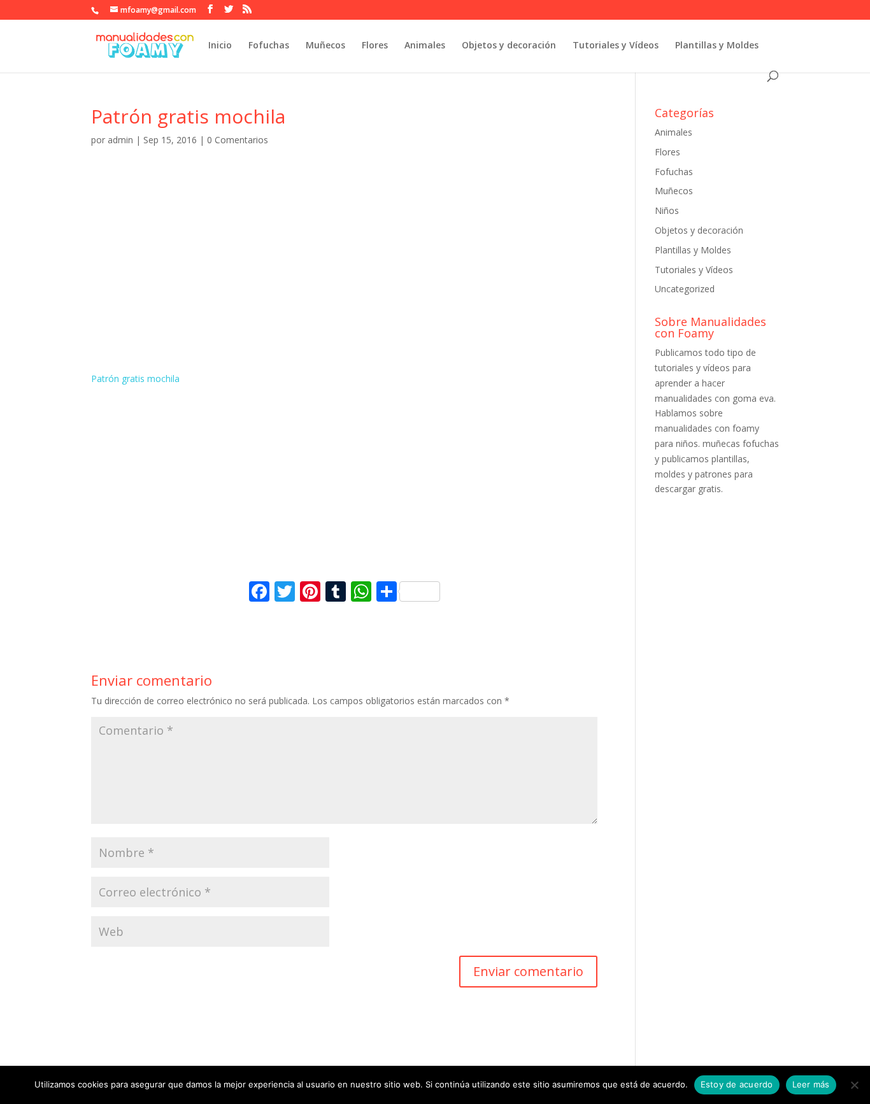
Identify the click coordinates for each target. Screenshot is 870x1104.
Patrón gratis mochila (135, 378)
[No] (854, 1085)
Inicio (220, 46)
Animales (424, 46)
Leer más (811, 1084)
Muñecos (325, 46)
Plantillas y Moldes (717, 46)
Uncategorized (685, 289)
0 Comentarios (237, 140)
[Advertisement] (344, 276)
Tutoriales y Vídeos (616, 46)
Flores (375, 46)
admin (120, 140)
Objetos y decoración (509, 46)
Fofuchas (268, 46)
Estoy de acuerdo (737, 1084)
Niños (667, 210)
